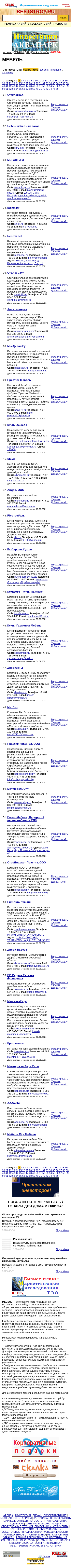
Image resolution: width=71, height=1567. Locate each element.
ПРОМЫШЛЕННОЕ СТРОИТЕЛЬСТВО (24, 1534)
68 (30, 89)
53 (47, 86)
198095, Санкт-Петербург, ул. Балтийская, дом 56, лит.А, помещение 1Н (27, 195)
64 (17, 89)
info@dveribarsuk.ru (38, 966)
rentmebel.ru (21, 255)
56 (57, 86)
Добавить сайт (42, 23)
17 (59, 80)
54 (50, 86)
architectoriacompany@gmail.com (25, 336)
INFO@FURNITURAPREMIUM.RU (25, 934)
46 (23, 86)
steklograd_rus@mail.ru (20, 116)
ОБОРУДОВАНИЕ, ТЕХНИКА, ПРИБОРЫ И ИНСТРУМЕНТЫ (34, 1526)
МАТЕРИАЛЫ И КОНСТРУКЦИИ (43, 1523)
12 (42, 80)
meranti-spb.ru (22, 187)
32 (43, 83)
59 (67, 86)
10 (36, 80)
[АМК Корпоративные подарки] (35, 1447)
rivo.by (17, 537)
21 (7, 83)
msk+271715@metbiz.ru (20, 734)
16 (56, 80)
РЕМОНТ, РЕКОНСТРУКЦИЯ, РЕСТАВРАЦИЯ (41, 1537)
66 (23, 89)
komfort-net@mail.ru (38, 616)
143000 (11, 449)
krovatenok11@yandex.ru (21, 1057)
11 (39, 80)
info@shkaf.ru (29, 226)
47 (27, 86)
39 (67, 83)
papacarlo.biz (21, 1091)
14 (49, 80)
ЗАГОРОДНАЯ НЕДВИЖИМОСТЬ (52, 1518)
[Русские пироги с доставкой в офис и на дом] (35, 1468)
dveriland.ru (20, 692)
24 (17, 83)
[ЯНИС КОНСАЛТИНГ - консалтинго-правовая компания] (35, 1490)
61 (7, 89)
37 (60, 83)
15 (52, 80)
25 (20, 83)
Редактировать (59, 104)
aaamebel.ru (21, 1122)
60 (3, 89)
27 (27, 83)
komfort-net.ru (21, 613)
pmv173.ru (20, 410)
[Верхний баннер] (35, 7)
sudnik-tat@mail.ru (37, 992)
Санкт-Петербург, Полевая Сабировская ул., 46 (28, 850)
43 (13, 86)
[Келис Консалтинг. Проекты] (35, 1187)
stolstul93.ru (20, 294)
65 (20, 89)
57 (60, 86)
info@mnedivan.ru (37, 370)
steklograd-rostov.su (25, 111)
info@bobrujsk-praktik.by (20, 779)
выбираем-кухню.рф (25, 576)
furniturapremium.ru (25, 929)
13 (46, 80)
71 (40, 89)
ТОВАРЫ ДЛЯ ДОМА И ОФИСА (31, 52)
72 (43, 89)
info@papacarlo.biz (38, 1093)
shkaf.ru (18, 224)
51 (40, 86)
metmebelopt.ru (22, 802)
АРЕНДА (8, 1515)
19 (66, 80)
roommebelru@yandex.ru (21, 506)
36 (57, 83)
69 (33, 89)
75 (53, 89)
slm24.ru (19, 147)
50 (37, 86)
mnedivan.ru (21, 367)
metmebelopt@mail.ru (19, 807)
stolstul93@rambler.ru (19, 300)
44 (17, 86)
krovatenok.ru (21, 1051)
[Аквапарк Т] (35, 41)
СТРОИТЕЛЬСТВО (47, 1540)
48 (30, 86)
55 (53, 86)
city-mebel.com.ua (24, 1150)
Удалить (55, 107)
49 (33, 86)
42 (10, 86)
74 (50, 89)
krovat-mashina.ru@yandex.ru (23, 1033)
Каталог (7, 52)
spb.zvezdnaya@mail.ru (20, 658)
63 (13, 89)
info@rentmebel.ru (38, 257)
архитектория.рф (24, 331)
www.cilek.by (21, 989)
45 (20, 86)
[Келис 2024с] (35, 1287)
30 (37, 83)
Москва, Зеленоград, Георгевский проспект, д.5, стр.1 (25, 262)
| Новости (60, 23)
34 (50, 83)
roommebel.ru (21, 500)
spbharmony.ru (22, 653)
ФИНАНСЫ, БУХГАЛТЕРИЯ (45, 1545)
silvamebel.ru (21, 475)
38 (64, 83)
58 (64, 86)
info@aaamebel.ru (38, 1124)
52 (43, 86)
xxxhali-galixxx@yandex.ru (21, 446)
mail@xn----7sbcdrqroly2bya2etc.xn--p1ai (27, 581)
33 (47, 83)
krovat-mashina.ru (24, 1028)
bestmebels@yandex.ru (35, 150)
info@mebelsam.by (37, 892)
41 (7, 86)
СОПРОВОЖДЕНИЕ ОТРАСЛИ (18, 1540)
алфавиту (7, 72)
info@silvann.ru (15, 480)
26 (23, 83)
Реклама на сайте (17, 23)
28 (30, 83)
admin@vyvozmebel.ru (19, 847)
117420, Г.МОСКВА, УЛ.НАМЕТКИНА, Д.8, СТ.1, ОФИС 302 (28, 939)
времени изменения (51, 69)
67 (27, 89)
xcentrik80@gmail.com (19, 1156)
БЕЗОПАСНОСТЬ (10, 1518)
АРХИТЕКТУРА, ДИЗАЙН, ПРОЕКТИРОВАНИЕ (40, 1515)
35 (53, 83)
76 (57, 89)
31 (40, 83)
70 (37, 89)
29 (33, 83)
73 (47, 89)
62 (10, 89)
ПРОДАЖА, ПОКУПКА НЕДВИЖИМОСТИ (45, 1532)
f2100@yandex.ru (32, 540)
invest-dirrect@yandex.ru (20, 696)
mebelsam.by (21, 889)
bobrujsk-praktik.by (24, 774)
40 (3, 86)
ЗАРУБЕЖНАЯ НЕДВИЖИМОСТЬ (23, 1520)
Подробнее (62, 1230)
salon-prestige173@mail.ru (20, 414)
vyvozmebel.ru (22, 842)
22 (10, 83)
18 (63, 80)
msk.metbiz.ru (21, 729)
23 (13, 83)
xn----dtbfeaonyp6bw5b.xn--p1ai (31, 441)
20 (3, 83)
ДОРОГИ (27, 1518)
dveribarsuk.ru (22, 963)
